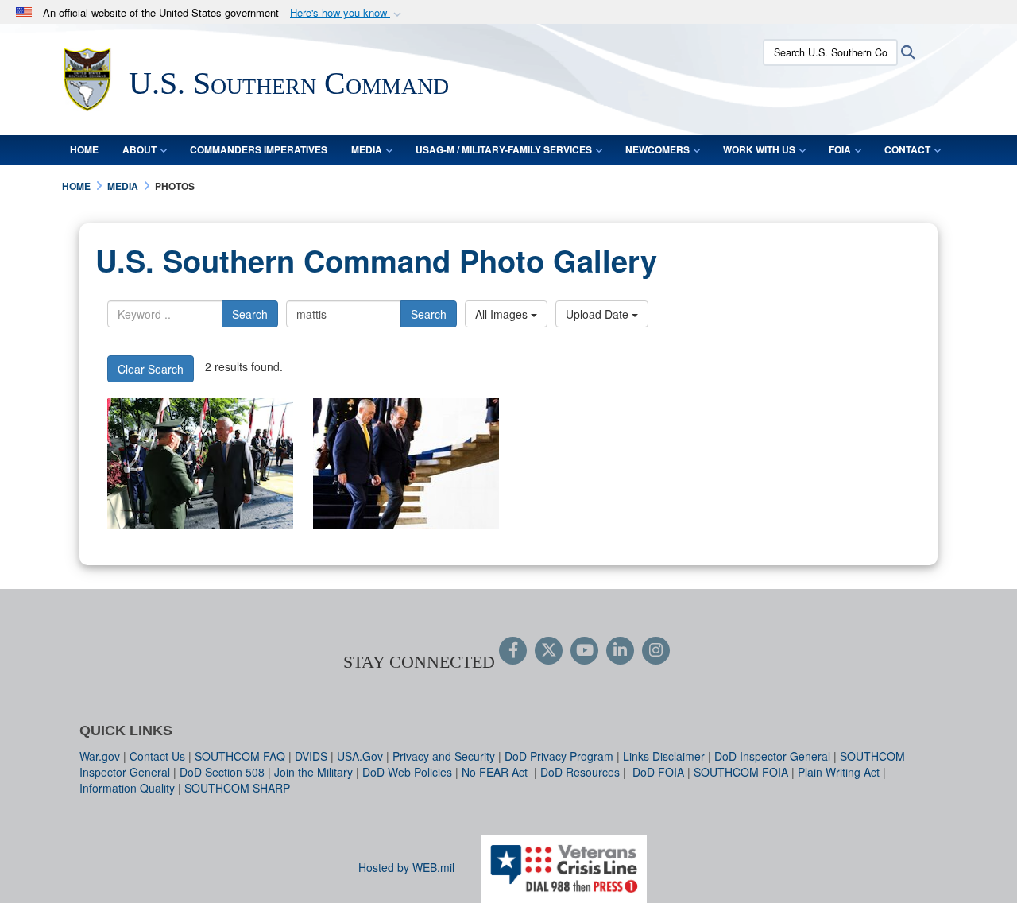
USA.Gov (360, 756)
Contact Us (157, 756)
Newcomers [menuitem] (657, 149)
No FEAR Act (496, 772)
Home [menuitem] (84, 149)
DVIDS (311, 756)
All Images (503, 314)
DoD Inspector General (772, 756)
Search (250, 314)
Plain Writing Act (839, 772)
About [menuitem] (139, 149)
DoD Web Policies (407, 772)
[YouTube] (584, 651)
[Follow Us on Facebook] (513, 651)
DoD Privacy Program (559, 756)
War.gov (99, 756)
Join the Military (313, 772)
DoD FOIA (658, 772)
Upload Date (599, 314)
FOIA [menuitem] (840, 149)
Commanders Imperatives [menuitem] (258, 149)
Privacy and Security (443, 756)
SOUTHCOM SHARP (237, 788)
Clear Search (151, 369)
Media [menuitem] (366, 149)
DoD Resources (580, 772)
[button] (347, 13)
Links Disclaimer (664, 756)
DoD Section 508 (222, 772)
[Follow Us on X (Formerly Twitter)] (549, 651)
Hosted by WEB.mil (406, 867)
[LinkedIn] (620, 651)
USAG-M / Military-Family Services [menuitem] (504, 149)
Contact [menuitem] (907, 149)
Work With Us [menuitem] (759, 149)
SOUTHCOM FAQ (240, 756)
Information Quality (127, 788)
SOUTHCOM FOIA (741, 772)
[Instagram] (656, 651)
